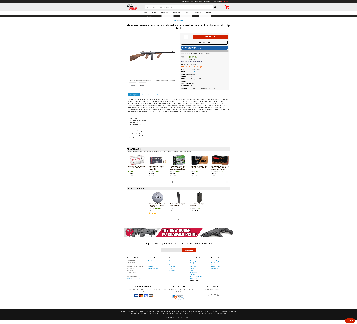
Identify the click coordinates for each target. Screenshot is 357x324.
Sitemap (150, 267)
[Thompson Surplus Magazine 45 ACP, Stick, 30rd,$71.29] (178, 197)
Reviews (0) (145, 95)
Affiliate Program (153, 268)
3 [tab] (178, 182)
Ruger (192, 268)
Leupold (192, 274)
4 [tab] (181, 182)
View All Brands (194, 280)
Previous (130, 182)
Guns (146, 13)
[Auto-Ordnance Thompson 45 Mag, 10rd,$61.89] (199, 197)
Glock (191, 270)
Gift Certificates (196, 1)
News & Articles (152, 261)
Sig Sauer (193, 267)
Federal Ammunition (196, 276)
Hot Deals (197, 13)
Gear (187, 13)
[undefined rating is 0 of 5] (185, 53)
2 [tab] (175, 182)
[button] (178, 297)
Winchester (193, 272)
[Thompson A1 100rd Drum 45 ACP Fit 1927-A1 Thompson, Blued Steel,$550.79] (158, 197)
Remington (193, 278)
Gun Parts (164, 13)
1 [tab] (172, 182)
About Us (150, 263)
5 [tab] (184, 182)
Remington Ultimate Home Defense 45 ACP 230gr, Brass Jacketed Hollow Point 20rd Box (178, 168)
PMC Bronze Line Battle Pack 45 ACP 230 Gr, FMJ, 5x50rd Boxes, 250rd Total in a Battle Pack (220, 168)
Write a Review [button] (205, 53)
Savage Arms (194, 263)
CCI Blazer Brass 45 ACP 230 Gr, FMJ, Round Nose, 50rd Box (199, 167)
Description (134, 95)
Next (227, 182)
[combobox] (179, 7)
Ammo (154, 13)
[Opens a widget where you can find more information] (350, 320)
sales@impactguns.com (134, 278)
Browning (193, 261)
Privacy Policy (215, 267)
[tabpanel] (137, 167)
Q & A (157, 95)
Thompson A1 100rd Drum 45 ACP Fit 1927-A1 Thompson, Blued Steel (157, 205)
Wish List (207, 1)
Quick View (137, 160)
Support (208, 13)
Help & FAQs (215, 263)
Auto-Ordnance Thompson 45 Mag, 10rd (198, 204)
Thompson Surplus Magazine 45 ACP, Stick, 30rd (178, 204)
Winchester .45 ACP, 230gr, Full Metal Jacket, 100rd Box (136, 167)
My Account (185, 1)
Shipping (150, 265)
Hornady (192, 265)
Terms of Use (215, 265)
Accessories (176, 13)
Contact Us (214, 268)
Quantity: (186, 33)
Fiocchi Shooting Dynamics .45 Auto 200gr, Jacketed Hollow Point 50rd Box (157, 168)
